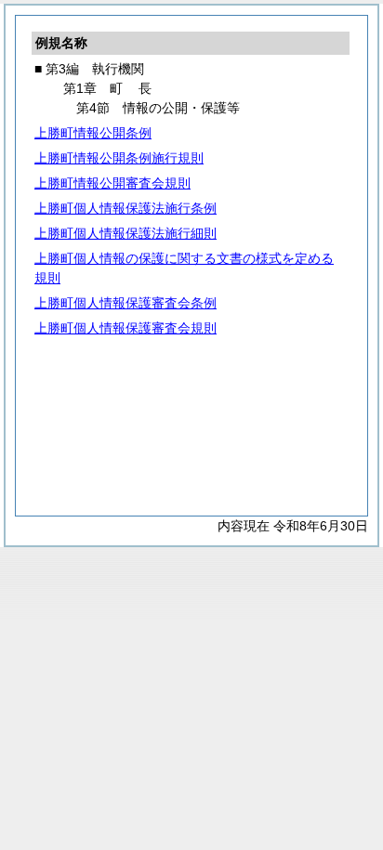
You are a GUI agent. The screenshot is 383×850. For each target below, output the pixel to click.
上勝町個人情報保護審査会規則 (125, 327)
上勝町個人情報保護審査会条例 (125, 302)
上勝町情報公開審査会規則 (112, 183)
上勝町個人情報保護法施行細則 (125, 233)
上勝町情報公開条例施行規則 (119, 157)
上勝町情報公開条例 (93, 132)
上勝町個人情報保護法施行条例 (125, 208)
